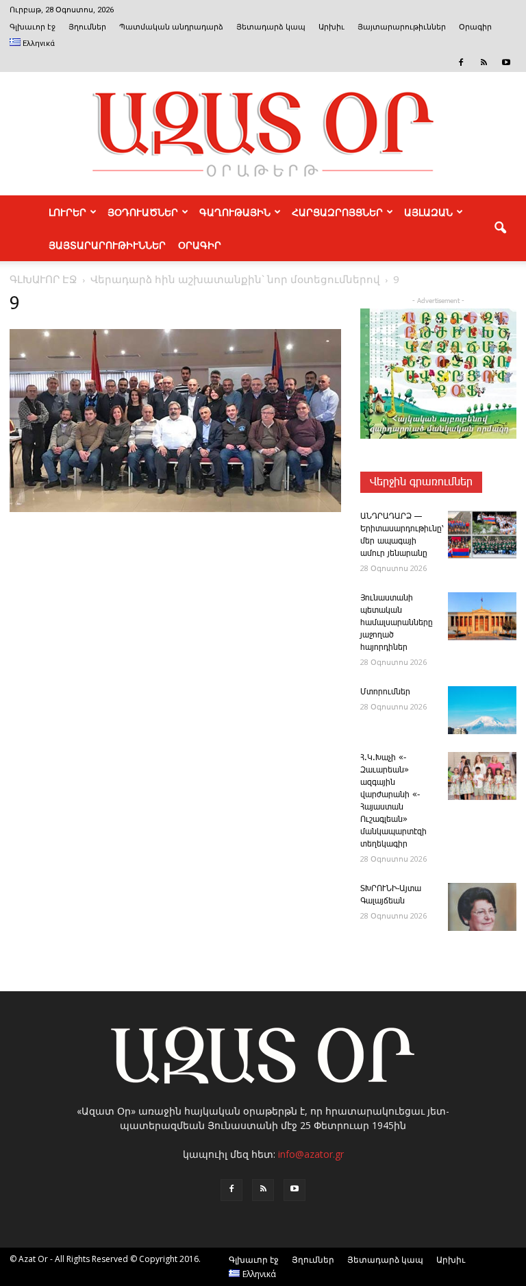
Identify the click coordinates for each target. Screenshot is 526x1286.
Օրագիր (475, 27)
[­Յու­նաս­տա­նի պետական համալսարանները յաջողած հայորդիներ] (482, 616)
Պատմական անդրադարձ (171, 27)
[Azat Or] (263, 133)
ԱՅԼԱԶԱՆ (428, 212)
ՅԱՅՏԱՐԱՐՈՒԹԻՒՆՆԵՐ (107, 245)
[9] (175, 509)
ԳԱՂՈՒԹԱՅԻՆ (235, 212)
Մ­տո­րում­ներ (385, 692)
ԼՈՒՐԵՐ (67, 212)
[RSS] (483, 62)
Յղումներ (87, 27)
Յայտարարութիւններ (402, 27)
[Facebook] (461, 62)
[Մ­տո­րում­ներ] (482, 710)
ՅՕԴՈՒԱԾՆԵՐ (143, 212)
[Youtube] (506, 62)
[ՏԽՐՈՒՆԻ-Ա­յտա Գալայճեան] (482, 907)
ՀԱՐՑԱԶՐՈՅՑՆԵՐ (337, 212)
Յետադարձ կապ (270, 27)
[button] (500, 228)
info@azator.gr (311, 1154)
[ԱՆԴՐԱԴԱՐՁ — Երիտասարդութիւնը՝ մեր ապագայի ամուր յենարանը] (482, 535)
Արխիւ (331, 27)
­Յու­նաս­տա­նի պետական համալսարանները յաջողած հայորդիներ (396, 622)
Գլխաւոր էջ (32, 27)
